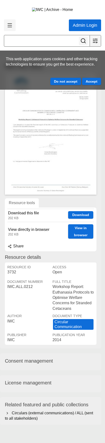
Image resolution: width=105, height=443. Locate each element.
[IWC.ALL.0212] (50, 134)
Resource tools (22, 203)
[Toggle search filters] (95, 40)
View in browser (80, 231)
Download (80, 215)
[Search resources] (83, 40)
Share (18, 246)
